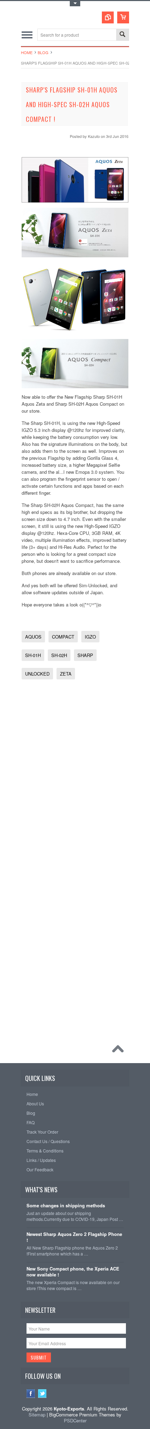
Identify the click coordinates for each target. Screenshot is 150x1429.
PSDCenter (75, 1420)
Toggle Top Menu (75, 3)
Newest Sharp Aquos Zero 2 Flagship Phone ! (74, 1237)
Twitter (42, 1393)
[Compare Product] (108, 17)
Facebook (31, 1393)
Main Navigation (27, 35)
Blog (43, 52)
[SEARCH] (122, 35)
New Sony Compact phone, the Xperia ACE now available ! (73, 1272)
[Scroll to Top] (119, 1050)
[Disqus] (75, 772)
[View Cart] (123, 17)
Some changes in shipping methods (66, 1206)
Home (26, 52)
